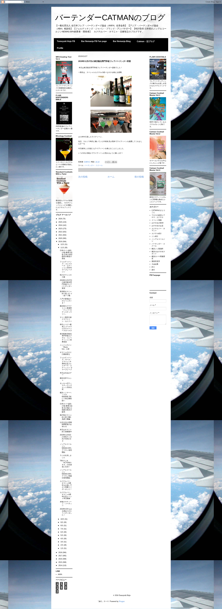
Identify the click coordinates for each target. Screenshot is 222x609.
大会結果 (155, 264)
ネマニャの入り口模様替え (66, 353)
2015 (60, 562)
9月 (62, 522)
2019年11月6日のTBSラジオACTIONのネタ (66, 438)
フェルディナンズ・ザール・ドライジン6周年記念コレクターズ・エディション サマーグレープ (66, 364)
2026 (60, 219)
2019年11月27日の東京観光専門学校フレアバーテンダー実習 (66, 284)
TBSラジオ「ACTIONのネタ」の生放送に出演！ (66, 464)
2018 (60, 552)
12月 (62, 244)
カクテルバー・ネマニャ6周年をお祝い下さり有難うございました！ (66, 485)
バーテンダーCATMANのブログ (110, 17)
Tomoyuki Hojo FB (66, 41)
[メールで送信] (106, 162)
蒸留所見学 (156, 261)
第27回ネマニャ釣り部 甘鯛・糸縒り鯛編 (66, 417)
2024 (60, 225)
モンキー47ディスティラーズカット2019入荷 (66, 386)
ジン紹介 (155, 236)
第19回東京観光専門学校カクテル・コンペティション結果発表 (66, 338)
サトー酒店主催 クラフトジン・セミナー (66, 319)
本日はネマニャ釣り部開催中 (66, 431)
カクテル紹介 (157, 233)
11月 (62, 248)
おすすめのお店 (157, 226)
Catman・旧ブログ (146, 41)
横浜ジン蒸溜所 (157, 249)
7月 (62, 529)
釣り (153, 267)
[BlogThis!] (108, 162)
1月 (62, 548)
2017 (60, 556)
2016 (60, 559)
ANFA (60, 574)
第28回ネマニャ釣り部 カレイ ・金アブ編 (66, 293)
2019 (60, 241)
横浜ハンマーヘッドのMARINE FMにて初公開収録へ (66, 397)
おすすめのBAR (157, 223)
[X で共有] (111, 162)
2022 (60, 232)
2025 (60, 222)
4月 (62, 539)
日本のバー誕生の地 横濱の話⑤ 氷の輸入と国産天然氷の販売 (66, 408)
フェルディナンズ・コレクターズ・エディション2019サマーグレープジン (66, 267)
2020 (60, 238)
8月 (62, 525)
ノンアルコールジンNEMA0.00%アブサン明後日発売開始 (66, 474)
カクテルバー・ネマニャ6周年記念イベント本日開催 (66, 495)
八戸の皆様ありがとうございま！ (66, 301)
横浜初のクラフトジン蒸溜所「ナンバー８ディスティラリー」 (66, 310)
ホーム (111, 176)
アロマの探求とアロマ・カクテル (158, 216)
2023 (60, 229)
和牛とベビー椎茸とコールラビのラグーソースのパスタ (66, 327)
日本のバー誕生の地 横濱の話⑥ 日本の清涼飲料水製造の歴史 (66, 254)
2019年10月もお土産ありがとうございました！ (66, 512)
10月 (62, 519)
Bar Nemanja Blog (122, 41)
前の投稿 (139, 176)
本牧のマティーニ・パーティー (66, 504)
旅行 (153, 270)
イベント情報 (157, 220)
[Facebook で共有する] (113, 162)
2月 (62, 545)
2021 (60, 235)
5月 (62, 535)
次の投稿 (82, 176)
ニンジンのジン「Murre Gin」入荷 (66, 347)
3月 (62, 542)
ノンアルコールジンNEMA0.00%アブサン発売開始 (66, 448)
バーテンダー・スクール (93, 165)
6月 (62, 532)
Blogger (121, 601)
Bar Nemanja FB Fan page (94, 41)
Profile (60, 48)
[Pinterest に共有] (116, 162)
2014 (60, 565)
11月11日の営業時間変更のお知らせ (66, 424)
